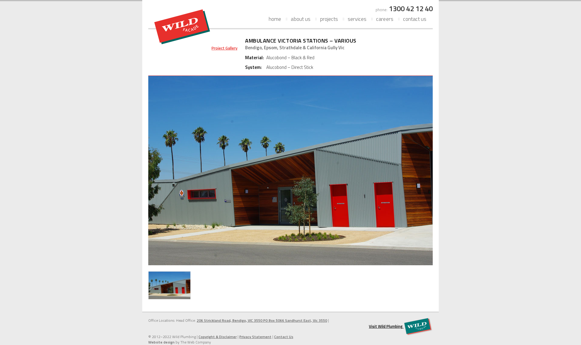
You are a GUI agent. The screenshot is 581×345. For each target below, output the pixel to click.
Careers (384, 19)
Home (275, 19)
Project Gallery (225, 48)
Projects (329, 19)
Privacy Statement (255, 337)
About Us (300, 19)
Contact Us (414, 19)
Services (357, 19)
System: (253, 67)
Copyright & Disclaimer (218, 337)
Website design (161, 342)
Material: (254, 57)
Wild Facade (182, 26)
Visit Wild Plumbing (386, 326)
